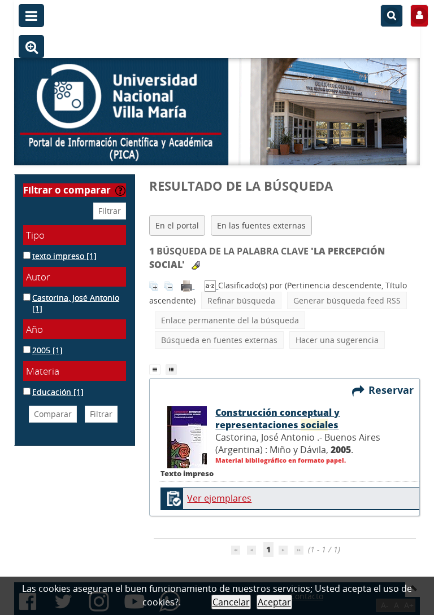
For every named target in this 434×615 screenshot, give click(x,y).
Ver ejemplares (219, 498)
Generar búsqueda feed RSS (347, 300)
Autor (38, 276)
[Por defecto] (157, 368)
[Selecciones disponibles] (211, 285)
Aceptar (274, 602)
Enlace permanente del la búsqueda (230, 320)
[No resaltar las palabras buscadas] (196, 265)
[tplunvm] (173, 368)
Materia (42, 370)
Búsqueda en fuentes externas (219, 340)
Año (34, 329)
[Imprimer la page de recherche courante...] (187, 285)
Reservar (393, 390)
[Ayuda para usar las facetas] (120, 191)
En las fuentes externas (261, 225)
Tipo (35, 235)
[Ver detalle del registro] (187, 436)
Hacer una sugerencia (337, 340)
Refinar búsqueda (241, 300)
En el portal (177, 225)
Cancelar (231, 602)
